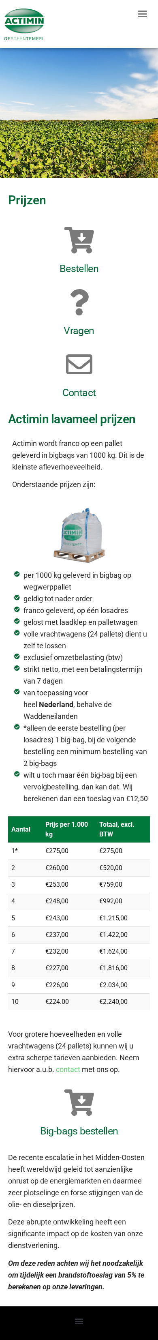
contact (69, 1069)
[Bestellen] (79, 240)
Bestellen (79, 268)
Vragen (79, 331)
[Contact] (79, 364)
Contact (79, 393)
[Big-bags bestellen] (79, 1102)
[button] (142, 13)
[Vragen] (79, 302)
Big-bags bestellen (79, 1131)
